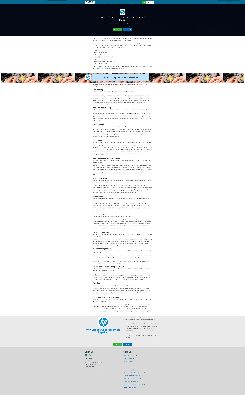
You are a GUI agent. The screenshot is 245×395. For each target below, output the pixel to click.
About (137, 3)
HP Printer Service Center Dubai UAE (132, 367)
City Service (109, 3)
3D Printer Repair (128, 364)
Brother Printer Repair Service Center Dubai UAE (135, 372)
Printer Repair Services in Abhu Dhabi (132, 378)
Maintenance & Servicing (129, 358)
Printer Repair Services (118, 3)
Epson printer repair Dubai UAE (131, 381)
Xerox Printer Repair (128, 361)
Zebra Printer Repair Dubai (130, 387)
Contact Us (132, 3)
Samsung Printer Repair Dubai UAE (132, 375)
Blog (126, 3)
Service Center (101, 3)
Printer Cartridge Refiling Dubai (131, 369)
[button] (101, 3)
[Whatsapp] (89, 355)
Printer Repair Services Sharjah (131, 355)
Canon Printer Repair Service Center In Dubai (134, 384)
